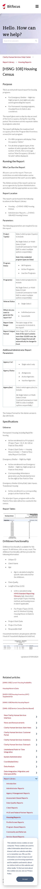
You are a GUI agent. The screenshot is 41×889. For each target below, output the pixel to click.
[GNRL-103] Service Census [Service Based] (18, 708)
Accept (25, 879)
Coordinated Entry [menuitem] (11, 762)
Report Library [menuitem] (9, 778)
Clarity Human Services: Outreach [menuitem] (17, 744)
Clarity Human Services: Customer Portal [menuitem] (17, 733)
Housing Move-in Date (11, 688)
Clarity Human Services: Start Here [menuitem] (17, 727)
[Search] (36, 41)
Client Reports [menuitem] (12, 808)
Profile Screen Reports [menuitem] (15, 822)
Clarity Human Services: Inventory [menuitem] (17, 740)
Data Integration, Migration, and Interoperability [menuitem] (16, 772)
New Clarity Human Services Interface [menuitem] (15, 716)
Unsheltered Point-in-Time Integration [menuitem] (14, 750)
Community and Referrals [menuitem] (16, 832)
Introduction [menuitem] (11, 783)
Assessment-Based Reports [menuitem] (17, 798)
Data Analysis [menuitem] (9, 766)
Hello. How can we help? (19, 31)
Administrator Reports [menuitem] (15, 788)
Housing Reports (24, 62)
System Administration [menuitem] (13, 757)
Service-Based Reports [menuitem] (15, 837)
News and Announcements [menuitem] (14, 723)
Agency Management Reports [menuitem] (18, 793)
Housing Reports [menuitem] (13, 817)
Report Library (8, 62)
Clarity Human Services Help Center (17, 57)
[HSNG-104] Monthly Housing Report (16, 702)
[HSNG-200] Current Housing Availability (17, 683)
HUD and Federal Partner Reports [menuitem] (19, 812)
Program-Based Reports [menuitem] (16, 827)
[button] (36, 715)
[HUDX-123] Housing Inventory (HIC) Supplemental (16, 695)
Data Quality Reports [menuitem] (14, 803)
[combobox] (18, 41)
